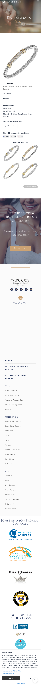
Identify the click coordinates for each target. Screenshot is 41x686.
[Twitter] (16, 289)
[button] (10, 126)
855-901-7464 (20, 302)
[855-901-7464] (20, 298)
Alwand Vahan (14, 87)
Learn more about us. (8, 673)
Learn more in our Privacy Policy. (12, 671)
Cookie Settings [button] (20, 683)
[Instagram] (31, 289)
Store (5, 87)
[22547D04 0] (20, 62)
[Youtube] (21, 289)
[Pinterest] (26, 289)
